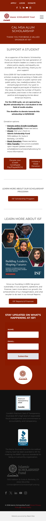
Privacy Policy (26, 507)
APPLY (13, 3)
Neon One (30, 516)
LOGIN (22, 3)
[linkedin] (23, 8)
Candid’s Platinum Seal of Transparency (23, 413)
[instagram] (30, 8)
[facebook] (17, 8)
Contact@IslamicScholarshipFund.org (23, 484)
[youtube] (27, 8)
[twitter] (20, 8)
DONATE (31, 3)
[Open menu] (42, 17)
